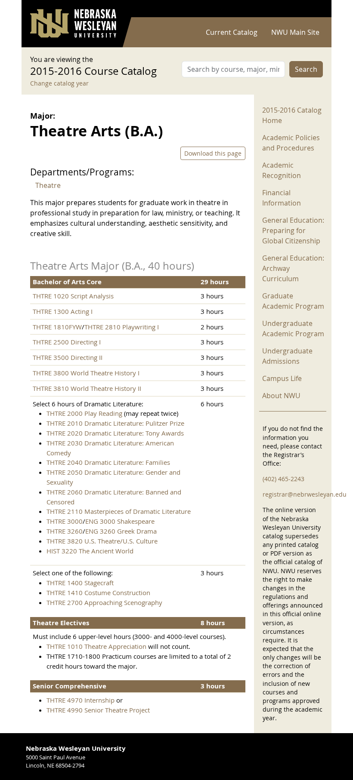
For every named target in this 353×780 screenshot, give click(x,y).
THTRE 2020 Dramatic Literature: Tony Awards (115, 433)
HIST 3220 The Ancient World (89, 551)
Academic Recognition (281, 170)
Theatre (48, 185)
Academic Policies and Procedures (291, 143)
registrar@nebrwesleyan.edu (305, 494)
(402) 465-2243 (283, 479)
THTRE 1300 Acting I (63, 311)
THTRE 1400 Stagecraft (80, 582)
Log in (311, 9)
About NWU (281, 395)
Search (306, 69)
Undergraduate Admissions (287, 356)
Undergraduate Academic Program (293, 328)
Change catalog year (59, 83)
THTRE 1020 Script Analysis (73, 296)
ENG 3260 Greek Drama (121, 531)
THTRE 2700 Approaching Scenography (104, 602)
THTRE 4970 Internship (80, 700)
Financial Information (281, 198)
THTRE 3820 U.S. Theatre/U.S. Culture (102, 541)
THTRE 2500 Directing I (67, 342)
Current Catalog (231, 32)
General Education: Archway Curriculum (293, 268)
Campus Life (282, 378)
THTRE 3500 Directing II (67, 357)
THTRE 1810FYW (57, 326)
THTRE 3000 (64, 521)
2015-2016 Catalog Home (292, 115)
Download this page (213, 153)
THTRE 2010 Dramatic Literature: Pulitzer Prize (115, 423)
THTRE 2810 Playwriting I (121, 326)
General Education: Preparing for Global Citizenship (293, 230)
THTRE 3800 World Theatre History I (86, 373)
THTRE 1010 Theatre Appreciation (96, 646)
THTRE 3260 (64, 531)
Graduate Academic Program (293, 301)
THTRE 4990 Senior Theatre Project (98, 710)
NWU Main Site (295, 32)
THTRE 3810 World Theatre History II (87, 388)
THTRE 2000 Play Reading (84, 413)
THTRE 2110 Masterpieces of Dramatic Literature (118, 511)
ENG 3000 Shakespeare (120, 521)
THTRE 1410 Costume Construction (98, 592)
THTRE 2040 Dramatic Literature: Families (108, 462)
